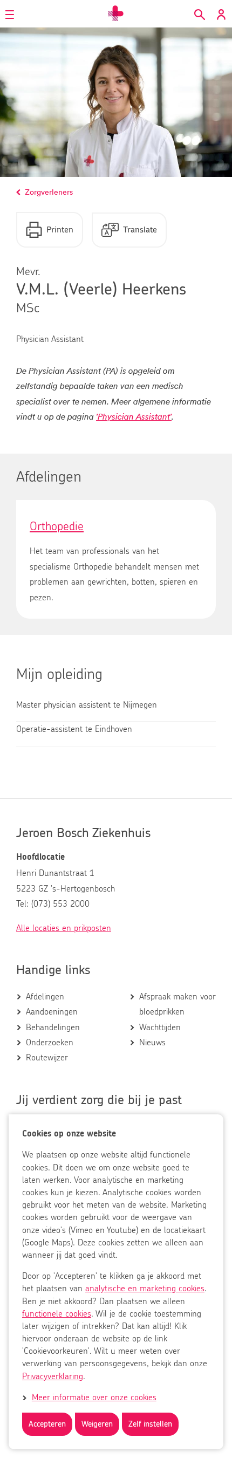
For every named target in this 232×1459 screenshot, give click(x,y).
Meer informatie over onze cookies (94, 1397)
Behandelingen (53, 1027)
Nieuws (152, 1042)
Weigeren (97, 1424)
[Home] (116, 13)
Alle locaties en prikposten (63, 928)
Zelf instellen (150, 1424)
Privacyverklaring (52, 1376)
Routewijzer (47, 1057)
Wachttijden (160, 1027)
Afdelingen (45, 996)
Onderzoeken (49, 1042)
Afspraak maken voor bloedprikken (177, 1004)
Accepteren (47, 1424)
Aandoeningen (52, 1012)
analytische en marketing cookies (144, 1288)
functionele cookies (56, 1314)
